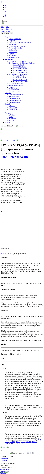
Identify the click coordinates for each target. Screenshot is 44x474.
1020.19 (7, 444)
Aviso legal (4, 458)
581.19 (18, 442)
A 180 (3, 253)
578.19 (12, 442)
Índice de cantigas (15, 100)
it (5, 11)
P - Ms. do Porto (14, 89)
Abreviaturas (13, 109)
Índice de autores (14, 98)
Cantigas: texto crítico (16, 95)
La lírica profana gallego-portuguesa (20, 42)
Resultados (12, 55)
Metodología (13, 44)
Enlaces (11, 120)
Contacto (4, 460)
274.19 (34, 440)
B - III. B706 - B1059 (20, 68)
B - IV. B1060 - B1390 (20, 70)
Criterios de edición (15, 48)
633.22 (23, 442)
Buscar (4, 447)
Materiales (12, 119)
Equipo (11, 54)
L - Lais (11, 87)
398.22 (39, 440)
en (5, 9)
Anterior (5, 140)
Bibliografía (13, 50)
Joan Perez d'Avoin (14, 157)
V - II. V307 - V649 (19, 78)
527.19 (7, 442)
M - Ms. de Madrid (15, 91)
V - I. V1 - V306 (18, 76)
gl (5, 5)
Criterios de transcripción (17, 46)
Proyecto (12, 41)
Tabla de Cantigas (15, 96)
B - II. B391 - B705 (19, 67)
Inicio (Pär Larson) (15, 39)
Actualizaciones (14, 57)
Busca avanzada (6, 31)
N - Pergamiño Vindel (16, 83)
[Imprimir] (20, 126)
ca (5, 16)
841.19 (28, 442)
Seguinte (14, 140)
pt (5, 7)
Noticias (7, 122)
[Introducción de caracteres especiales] (3, 23)
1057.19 (20, 444)
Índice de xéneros (14, 102)
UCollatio (12, 115)
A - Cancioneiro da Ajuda (17, 61)
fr (5, 15)
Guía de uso (13, 52)
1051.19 (13, 444)
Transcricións (4, 469)
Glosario (12, 106)
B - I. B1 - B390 (18, 65)
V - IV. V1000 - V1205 (20, 81)
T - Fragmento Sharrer (16, 85)
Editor (11, 117)
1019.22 (34, 442)
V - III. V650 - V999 (20, 80)
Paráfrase (3, 473)
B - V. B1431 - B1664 (20, 72)
